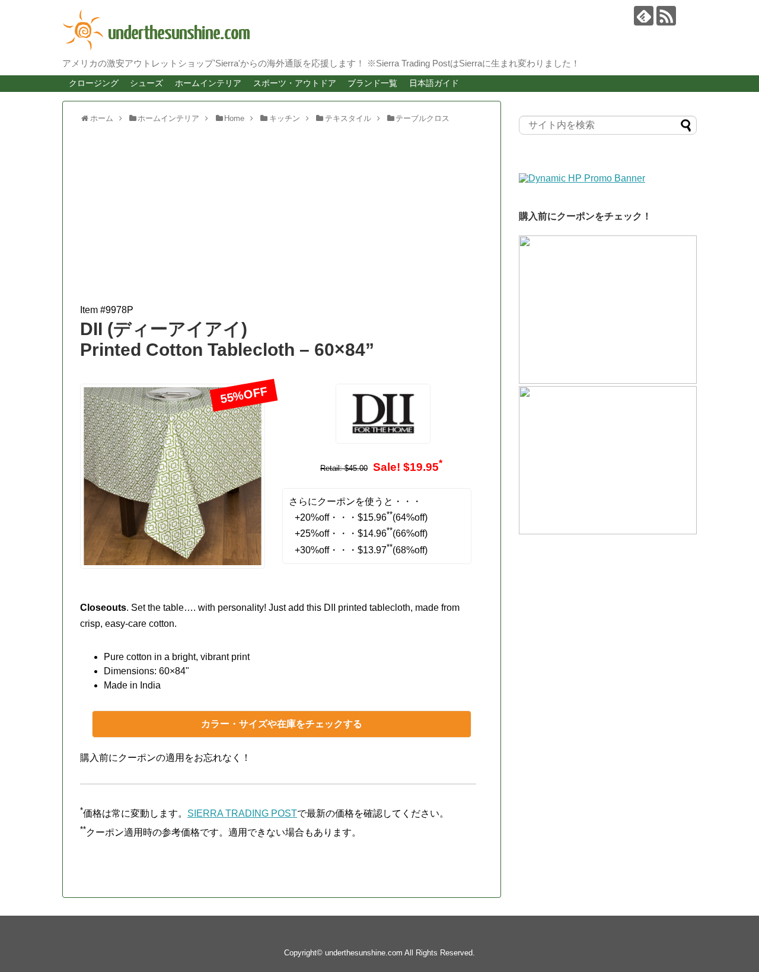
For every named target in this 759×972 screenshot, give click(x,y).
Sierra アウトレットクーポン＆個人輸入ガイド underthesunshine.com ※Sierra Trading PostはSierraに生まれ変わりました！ (370, 30)
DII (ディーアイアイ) (163, 329)
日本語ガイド (434, 83)
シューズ (146, 83)
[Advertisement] (281, 219)
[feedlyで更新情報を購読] (643, 16)
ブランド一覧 (372, 83)
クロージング (94, 83)
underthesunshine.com (364, 952)
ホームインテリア (208, 83)
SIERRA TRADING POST (242, 813)
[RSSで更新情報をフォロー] (666, 16)
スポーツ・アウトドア (294, 83)
